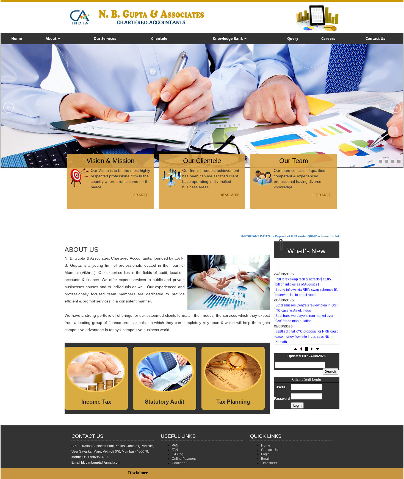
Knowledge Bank (228, 38)
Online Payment (184, 459)
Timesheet (269, 463)
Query (292, 38)
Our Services (105, 38)
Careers (328, 38)
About (51, 38)
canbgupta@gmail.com (103, 462)
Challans (178, 463)
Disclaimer (138, 472)
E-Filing (177, 454)
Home (16, 38)
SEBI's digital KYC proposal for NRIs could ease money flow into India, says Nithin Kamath (307, 325)
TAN (175, 450)
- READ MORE (138, 194)
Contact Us (375, 38)
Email (265, 459)
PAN (175, 445)
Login (265, 454)
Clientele (159, 38)
